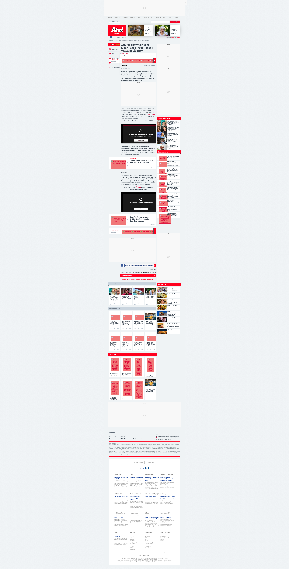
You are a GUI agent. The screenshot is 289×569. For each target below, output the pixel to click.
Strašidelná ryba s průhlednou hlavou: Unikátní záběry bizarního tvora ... (167, 522)
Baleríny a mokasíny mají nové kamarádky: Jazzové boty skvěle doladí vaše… (172, 176)
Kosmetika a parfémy (149, 542)
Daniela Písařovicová (165, 444)
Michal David (171, 450)
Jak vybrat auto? (133, 549)
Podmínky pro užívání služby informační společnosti (143, 560)
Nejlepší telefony (133, 498)
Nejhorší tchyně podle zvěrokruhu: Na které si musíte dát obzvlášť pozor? (173, 208)
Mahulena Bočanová (145, 450)
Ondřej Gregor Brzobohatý (123, 451)
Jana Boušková (160, 447)
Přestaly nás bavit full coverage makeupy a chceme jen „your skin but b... (137, 523)
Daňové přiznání (148, 496)
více (176, 17)
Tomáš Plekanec (132, 452)
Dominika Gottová (174, 444)
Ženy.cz (145, 17)
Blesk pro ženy (117, 17)
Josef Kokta (137, 448)
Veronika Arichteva (147, 452)
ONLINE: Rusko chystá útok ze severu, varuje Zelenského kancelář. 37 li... (121, 481)
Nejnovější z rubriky (164, 118)
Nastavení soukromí (124, 561)
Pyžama (146, 540)
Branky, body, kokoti (123, 535)
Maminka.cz (132, 17)
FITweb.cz (164, 17)
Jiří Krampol (115, 448)
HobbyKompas (132, 543)
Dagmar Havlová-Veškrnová (146, 444)
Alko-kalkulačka (118, 496)
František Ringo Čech (138, 446)
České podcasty (163, 536)
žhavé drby (132, 272)
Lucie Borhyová (114, 450)
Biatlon (138, 477)
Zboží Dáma (132, 539)
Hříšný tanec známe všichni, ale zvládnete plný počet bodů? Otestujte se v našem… (173, 189)
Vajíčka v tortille (163, 484)
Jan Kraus (142, 447)
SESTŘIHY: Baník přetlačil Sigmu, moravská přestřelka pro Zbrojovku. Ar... (136, 486)
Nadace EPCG (156, 498)
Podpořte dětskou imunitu (150, 515)
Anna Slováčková (124, 444)
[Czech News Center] (147, 468)
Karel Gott (142, 448)
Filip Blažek (131, 446)
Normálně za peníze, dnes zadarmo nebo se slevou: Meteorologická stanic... (136, 505)
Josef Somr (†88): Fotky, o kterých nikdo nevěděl (141, 161)
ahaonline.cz (168, 434)
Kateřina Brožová (159, 448)
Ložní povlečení (148, 546)
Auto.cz (157, 17)
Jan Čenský (136, 447)
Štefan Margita (173, 451)
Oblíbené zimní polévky (165, 496)
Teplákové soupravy (149, 543)
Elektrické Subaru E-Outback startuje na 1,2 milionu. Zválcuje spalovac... (121, 501)
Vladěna (172, 37)
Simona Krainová (165, 451)
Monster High (147, 536)
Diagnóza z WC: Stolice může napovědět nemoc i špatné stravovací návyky (152, 521)
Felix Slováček (125, 446)
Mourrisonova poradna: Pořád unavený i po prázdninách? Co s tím (167, 520)
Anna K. (118, 444)
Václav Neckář (139, 452)
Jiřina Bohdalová (122, 448)
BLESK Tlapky (117, 515)
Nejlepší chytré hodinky (135, 496)
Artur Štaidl (131, 444)
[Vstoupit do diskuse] (127, 165)
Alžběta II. (134, 112)
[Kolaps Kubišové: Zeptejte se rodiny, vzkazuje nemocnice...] (163, 30)
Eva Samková (118, 446)
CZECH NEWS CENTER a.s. (135, 558)
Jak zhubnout (148, 477)
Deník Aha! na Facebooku (111, 37)
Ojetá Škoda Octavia (133, 547)
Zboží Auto (132, 546)
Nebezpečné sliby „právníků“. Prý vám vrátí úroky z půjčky (150, 389)
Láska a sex (115, 62)
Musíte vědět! (115, 58)
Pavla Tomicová (133, 451)
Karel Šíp (147, 448)
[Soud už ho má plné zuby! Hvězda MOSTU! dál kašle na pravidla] (136, 30)
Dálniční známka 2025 (122, 498)
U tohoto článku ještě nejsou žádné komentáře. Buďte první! (137, 279)
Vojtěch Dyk (170, 452)
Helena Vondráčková (163, 446)
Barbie (146, 537)
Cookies (170, 560)
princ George (119, 454)
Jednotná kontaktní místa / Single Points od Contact (146, 561)
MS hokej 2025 (133, 477)
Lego (146, 539)
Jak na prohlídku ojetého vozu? (135, 542)
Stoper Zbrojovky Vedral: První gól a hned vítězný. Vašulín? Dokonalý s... (136, 484)
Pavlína (178, 37)
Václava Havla (151, 114)
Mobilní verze (150, 462)
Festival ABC (168, 517)
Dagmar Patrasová (156, 444)
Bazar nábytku (147, 547)
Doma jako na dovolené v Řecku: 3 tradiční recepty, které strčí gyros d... (167, 506)
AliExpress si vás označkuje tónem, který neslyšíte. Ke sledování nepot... (136, 502)
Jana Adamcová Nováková (150, 447)
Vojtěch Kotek (176, 452)
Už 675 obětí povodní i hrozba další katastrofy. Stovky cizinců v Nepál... (121, 486)
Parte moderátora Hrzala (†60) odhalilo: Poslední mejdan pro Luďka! (173, 156)
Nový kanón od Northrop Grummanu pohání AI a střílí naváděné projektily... (137, 507)
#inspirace (132, 515)
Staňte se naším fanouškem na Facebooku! (138, 265)
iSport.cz (152, 17)
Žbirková (138, 187)
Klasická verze (139, 462)
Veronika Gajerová (155, 452)
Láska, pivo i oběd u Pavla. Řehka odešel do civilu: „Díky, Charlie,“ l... (151, 485)
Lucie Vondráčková (129, 450)
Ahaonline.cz (111, 40)
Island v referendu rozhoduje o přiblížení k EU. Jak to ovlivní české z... (151, 506)
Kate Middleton (152, 448)
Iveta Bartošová (124, 447)
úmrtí (136, 272)
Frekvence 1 (162, 539)
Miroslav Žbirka (142, 272)
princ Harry (125, 454)
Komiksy (162, 517)
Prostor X (116, 535)
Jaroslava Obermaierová (169, 447)
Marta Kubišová (158, 450)
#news (142, 515)
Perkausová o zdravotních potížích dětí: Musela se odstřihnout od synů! (172, 163)
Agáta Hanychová (112, 444)
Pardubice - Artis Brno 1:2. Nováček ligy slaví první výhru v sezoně (121, 544)
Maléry (113, 53)
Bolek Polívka (137, 444)
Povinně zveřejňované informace (163, 561)
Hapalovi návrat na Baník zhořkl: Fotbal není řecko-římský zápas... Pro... (136, 481)
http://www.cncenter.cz (145, 436)
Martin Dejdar (165, 450)
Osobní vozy (132, 537)
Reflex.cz (171, 17)
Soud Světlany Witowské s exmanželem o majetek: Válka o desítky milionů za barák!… (173, 202)
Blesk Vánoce (117, 477)
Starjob (161, 534)
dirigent (148, 272)
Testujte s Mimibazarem (149, 534)
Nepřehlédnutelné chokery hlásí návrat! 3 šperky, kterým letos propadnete (172, 215)
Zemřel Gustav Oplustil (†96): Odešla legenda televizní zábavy (140, 219)
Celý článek (152, 167)
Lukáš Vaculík (137, 450)
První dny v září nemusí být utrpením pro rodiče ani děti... (167, 483)
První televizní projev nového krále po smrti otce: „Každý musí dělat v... (121, 484)
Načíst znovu (141, 140)
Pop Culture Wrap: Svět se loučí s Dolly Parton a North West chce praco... (136, 518)
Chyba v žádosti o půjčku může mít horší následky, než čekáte (151, 483)
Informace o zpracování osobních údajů (161, 560)
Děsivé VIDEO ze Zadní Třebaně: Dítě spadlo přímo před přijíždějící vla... (152, 488)
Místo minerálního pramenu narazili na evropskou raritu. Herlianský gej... (121, 525)
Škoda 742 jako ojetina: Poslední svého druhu (120, 506)
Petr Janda (139, 451)
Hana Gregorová (147, 446)
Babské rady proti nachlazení (151, 517)
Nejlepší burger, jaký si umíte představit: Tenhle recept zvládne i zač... (166, 503)
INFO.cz (119, 478)
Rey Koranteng (145, 451)
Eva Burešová (112, 446)
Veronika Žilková (163, 452)
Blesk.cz (110, 17)
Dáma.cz (140, 17)
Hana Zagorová (154, 446)
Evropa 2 (162, 540)
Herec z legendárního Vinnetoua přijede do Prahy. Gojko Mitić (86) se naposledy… (172, 195)
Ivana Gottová (117, 447)
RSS (149, 555)
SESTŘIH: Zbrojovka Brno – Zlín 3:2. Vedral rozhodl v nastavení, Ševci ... (121, 542)
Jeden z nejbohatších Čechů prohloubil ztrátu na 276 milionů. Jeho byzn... (152, 501)
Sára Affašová (152, 451)
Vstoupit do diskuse (150, 65)
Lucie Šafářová (122, 450)
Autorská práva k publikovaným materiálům (125, 560)
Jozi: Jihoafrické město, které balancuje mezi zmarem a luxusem (120, 520)
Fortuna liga (117, 536)
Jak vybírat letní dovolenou (166, 480)
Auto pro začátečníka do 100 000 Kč (136, 544)
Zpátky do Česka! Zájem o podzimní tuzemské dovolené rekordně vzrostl (121, 522)
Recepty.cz (125, 17)
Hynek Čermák (171, 446)
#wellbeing (137, 515)
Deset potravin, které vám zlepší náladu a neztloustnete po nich (151, 524)
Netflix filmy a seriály (119, 517)
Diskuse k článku (126, 275)
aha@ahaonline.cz (144, 435)
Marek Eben (152, 450)
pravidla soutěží (143, 438)
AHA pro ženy (162, 285)
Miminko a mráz (169, 478)
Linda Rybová (173, 448)
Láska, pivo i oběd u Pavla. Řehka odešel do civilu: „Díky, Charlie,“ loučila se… (173, 182)
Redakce (145, 555)
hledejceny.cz (132, 534)
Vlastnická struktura (132, 561)
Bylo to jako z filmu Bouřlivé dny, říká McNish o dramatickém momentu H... (121, 503)
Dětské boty (147, 544)
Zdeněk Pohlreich (112, 454)
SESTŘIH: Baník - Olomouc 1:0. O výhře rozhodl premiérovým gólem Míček (120, 539)
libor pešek (153, 272)
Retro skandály (116, 67)
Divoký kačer (124, 515)
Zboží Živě (132, 536)
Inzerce (140, 555)
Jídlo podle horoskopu (169, 498)
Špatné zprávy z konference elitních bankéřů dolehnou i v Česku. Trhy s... (152, 503)
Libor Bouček (167, 448)
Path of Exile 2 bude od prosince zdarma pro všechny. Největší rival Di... (166, 525)
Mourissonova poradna (165, 515)
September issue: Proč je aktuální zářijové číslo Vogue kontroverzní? (136, 521)
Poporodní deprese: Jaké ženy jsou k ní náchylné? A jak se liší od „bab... (152, 526)
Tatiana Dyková (117, 452)
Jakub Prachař (131, 447)
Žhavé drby (118, 40)
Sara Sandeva (158, 451)
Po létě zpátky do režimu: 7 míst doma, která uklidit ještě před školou (172, 169)
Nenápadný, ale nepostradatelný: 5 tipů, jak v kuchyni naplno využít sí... (167, 501)
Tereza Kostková (124, 452)
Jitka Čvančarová (130, 448)
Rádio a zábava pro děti (164, 537)
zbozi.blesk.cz (132, 540)
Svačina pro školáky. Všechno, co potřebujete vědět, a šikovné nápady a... (167, 487)
